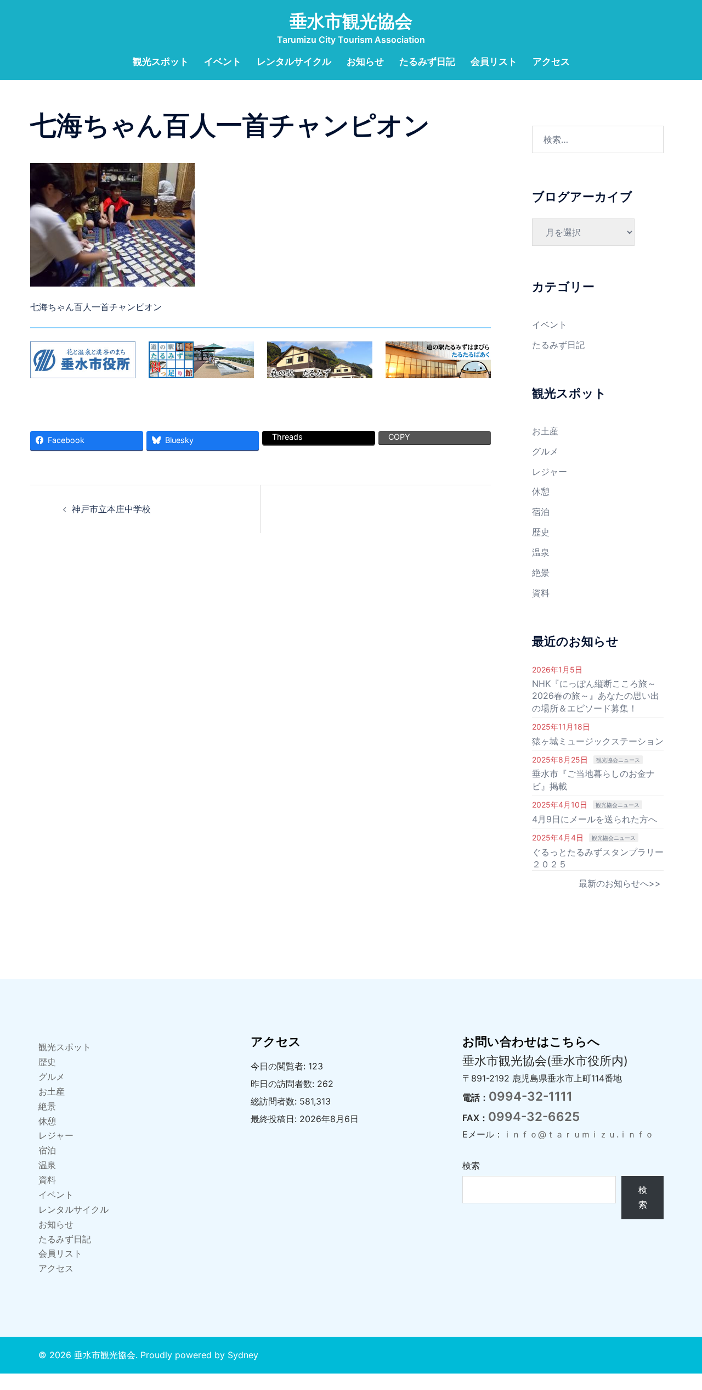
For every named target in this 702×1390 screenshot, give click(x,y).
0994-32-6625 (534, 1116)
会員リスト (494, 61)
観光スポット (161, 61)
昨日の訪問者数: (284, 1083)
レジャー (549, 471)
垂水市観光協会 (351, 21)
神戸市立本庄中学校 (111, 508)
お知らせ (365, 61)
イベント (222, 61)
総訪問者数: (275, 1101)
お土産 (545, 430)
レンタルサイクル (294, 61)
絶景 (541, 572)
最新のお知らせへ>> (620, 883)
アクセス (551, 61)
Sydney (243, 1354)
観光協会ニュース (618, 759)
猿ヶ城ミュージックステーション (598, 741)
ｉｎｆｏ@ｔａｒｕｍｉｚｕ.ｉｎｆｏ (578, 1134)
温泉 (541, 552)
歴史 (541, 531)
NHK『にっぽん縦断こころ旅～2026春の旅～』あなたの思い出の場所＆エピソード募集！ (595, 696)
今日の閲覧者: (279, 1066)
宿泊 (541, 511)
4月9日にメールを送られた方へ (594, 819)
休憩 (541, 491)
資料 (541, 592)
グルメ (545, 451)
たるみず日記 (427, 61)
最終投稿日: (275, 1118)
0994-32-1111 (531, 1096)
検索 (471, 1165)
